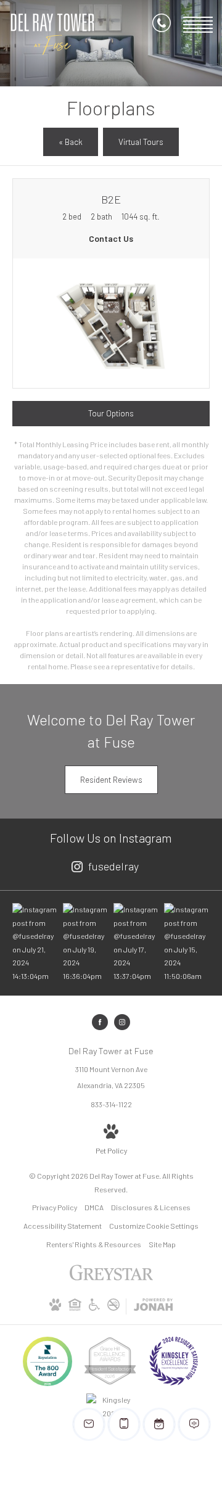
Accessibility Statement (62, 1225)
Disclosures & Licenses (151, 1207)
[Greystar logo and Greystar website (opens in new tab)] (111, 1278)
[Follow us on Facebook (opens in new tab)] (100, 1022)
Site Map (162, 1244)
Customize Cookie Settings (154, 1225)
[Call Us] (161, 25)
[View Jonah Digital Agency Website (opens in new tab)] (153, 1306)
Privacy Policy (54, 1207)
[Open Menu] (198, 25)
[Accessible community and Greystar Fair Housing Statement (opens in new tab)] (94, 1307)
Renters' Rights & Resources (93, 1244)
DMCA (94, 1207)
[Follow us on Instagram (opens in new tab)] (122, 1022)
